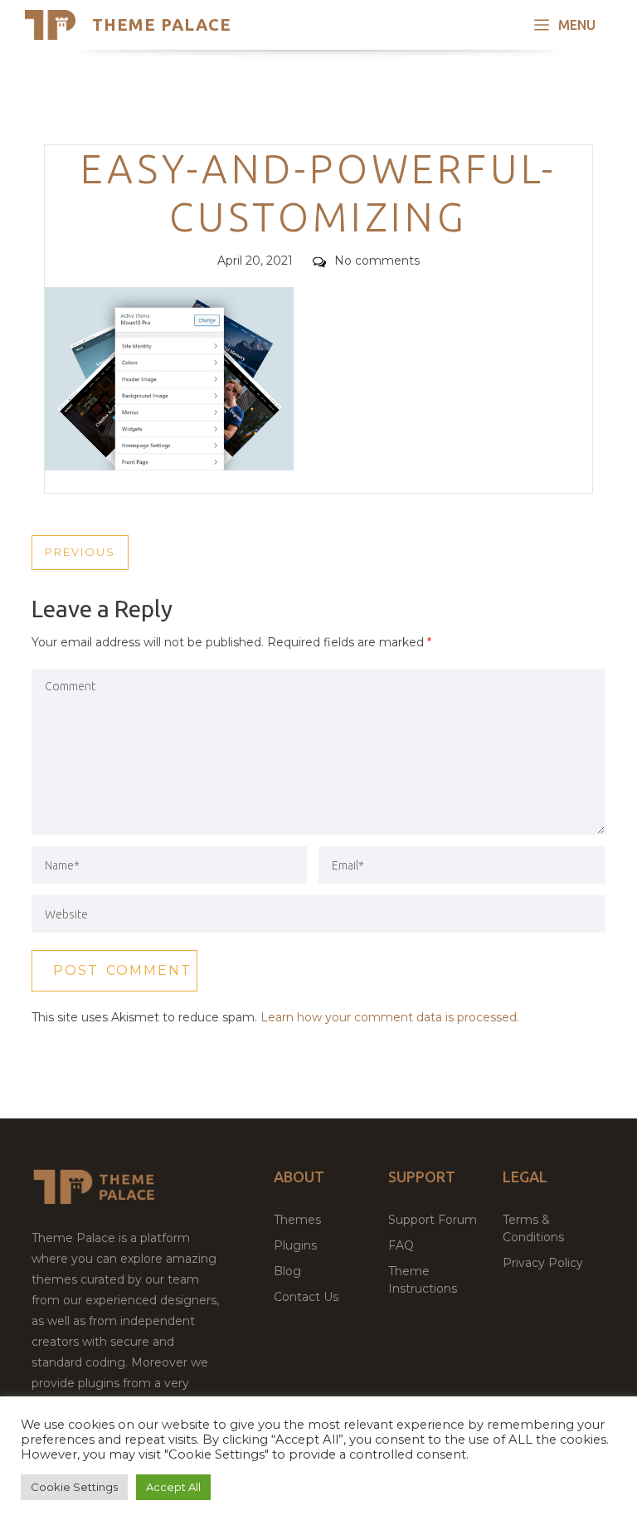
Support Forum (432, 1219)
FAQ (401, 1245)
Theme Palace (161, 24)
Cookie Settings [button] (74, 1486)
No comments (377, 260)
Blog (287, 1271)
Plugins (295, 1245)
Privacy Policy (543, 1262)
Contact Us (306, 1296)
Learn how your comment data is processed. (389, 1017)
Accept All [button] (173, 1486)
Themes (297, 1219)
